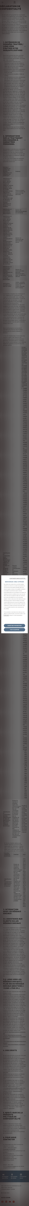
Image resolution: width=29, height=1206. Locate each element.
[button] (18, 578)
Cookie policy (6, 615)
